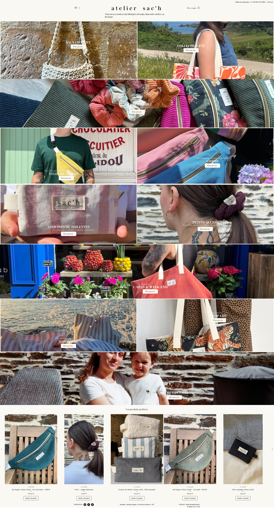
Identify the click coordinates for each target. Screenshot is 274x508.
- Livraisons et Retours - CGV (145, 504)
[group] (137, 457)
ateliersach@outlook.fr (193, 504)
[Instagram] (85, 504)
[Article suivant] (272, 449)
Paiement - (123, 504)
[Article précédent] (1, 449)
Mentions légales (132, 504)
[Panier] (198, 7)
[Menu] (75, 7)
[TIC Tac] (92, 504)
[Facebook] (88, 504)
